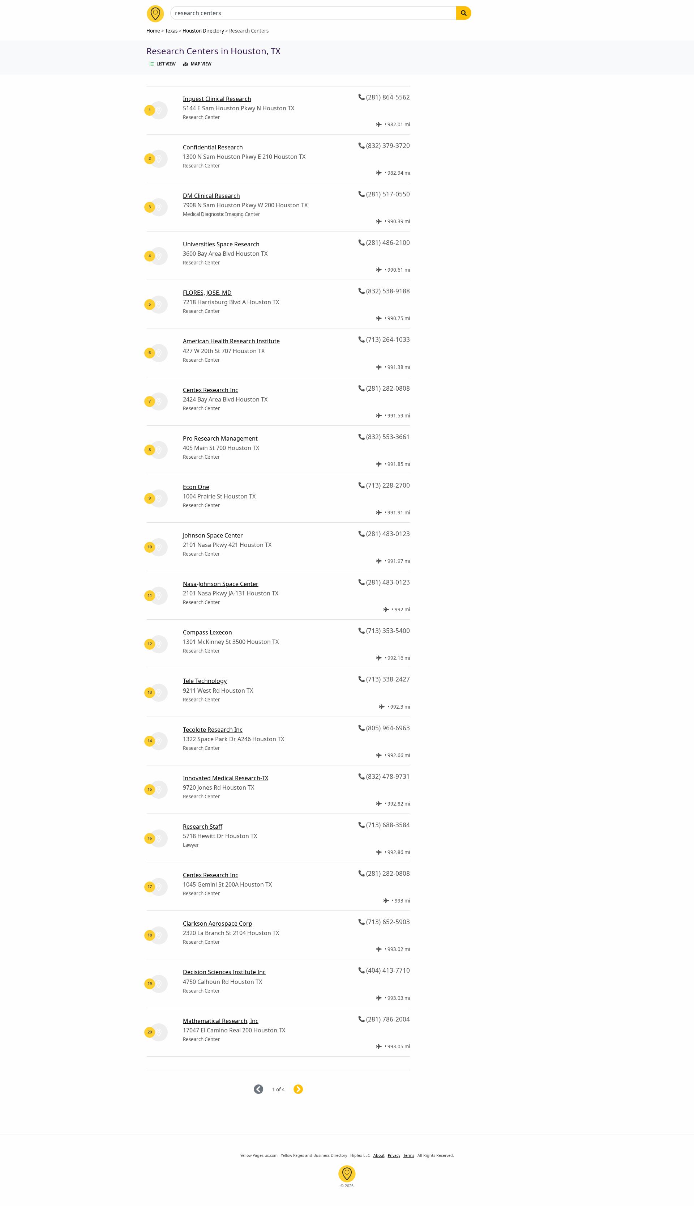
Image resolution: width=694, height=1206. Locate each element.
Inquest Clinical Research (217, 99)
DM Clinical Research (211, 196)
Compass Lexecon (207, 632)
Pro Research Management (220, 438)
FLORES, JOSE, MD (207, 293)
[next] (307, 1089)
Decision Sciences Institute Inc (224, 972)
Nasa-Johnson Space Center (220, 584)
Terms (408, 1155)
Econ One (196, 487)
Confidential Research (213, 147)
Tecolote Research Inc (213, 730)
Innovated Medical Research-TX (225, 778)
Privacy (394, 1155)
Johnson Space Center (213, 535)
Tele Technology (205, 681)
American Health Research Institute (231, 341)
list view (166, 64)
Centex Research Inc (210, 390)
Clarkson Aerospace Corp (217, 923)
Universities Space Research (221, 244)
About (379, 1155)
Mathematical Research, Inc (220, 1021)
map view (201, 64)
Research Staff (202, 827)
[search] (463, 13)
